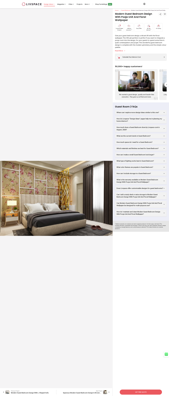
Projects (79, 4)
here (158, 224)
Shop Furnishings (101, 4)
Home (116, 10)
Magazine (60, 4)
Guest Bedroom (125, 10)
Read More (119, 51)
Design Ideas (48, 4)
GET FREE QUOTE (141, 392)
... (119, 10)
